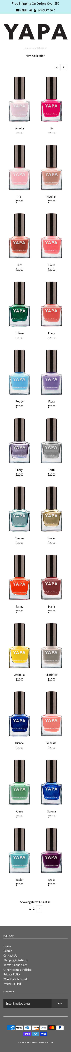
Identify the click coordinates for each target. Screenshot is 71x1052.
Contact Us (10, 955)
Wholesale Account (15, 979)
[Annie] (19, 782)
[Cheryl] (19, 440)
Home (27, 48)
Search (7, 951)
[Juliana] (19, 304)
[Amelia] (19, 99)
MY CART (46, 10)
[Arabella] (19, 645)
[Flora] (51, 372)
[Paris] (19, 235)
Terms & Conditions (15, 965)
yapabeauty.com (44, 1042)
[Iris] (19, 167)
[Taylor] (19, 850)
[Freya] (51, 304)
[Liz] (51, 99)
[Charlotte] (51, 645)
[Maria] (51, 577)
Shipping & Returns (15, 960)
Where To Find (12, 984)
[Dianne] (19, 713)
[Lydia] (51, 850)
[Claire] (51, 235)
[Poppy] (19, 372)
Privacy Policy (12, 974)
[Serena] (51, 782)
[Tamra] (19, 577)
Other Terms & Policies (17, 970)
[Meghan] (51, 167)
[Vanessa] (51, 713)
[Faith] (51, 440)
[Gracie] (51, 509)
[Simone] (19, 509)
